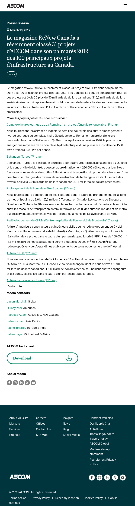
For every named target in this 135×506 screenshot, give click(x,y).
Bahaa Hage (14, 334)
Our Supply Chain (101, 423)
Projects (14, 435)
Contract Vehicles (101, 418)
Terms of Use (17, 498)
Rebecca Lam (15, 321)
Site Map (42, 435)
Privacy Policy (41, 498)
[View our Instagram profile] (99, 477)
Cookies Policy (93, 498)
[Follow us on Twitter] (115, 477)
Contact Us (43, 429)
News (66, 423)
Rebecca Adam (17, 314)
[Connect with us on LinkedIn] (107, 477)
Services (14, 429)
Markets (14, 423)
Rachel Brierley (16, 327)
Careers (41, 418)
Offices (40, 423)
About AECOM (18, 418)
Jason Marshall (17, 301)
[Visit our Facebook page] (92, 477)
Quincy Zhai (14, 308)
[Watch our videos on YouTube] (123, 477)
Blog (66, 429)
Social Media (71, 435)
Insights (68, 418)
